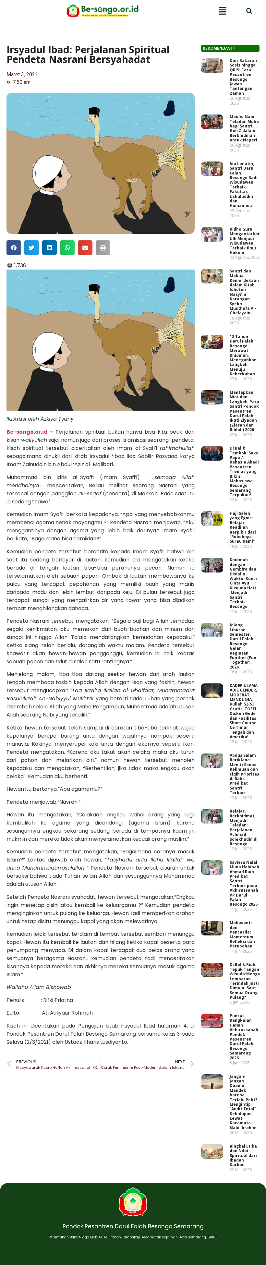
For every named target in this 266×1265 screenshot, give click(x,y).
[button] (13, 247)
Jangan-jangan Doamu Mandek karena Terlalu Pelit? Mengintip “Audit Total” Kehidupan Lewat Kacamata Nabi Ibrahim (243, 1102)
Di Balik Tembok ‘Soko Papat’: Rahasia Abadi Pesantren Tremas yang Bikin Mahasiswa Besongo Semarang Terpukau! (244, 471)
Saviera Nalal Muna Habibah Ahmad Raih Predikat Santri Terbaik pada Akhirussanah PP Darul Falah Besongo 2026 (244, 883)
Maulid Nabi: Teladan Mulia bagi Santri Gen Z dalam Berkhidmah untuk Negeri (244, 128)
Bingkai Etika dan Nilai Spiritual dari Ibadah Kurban (243, 1155)
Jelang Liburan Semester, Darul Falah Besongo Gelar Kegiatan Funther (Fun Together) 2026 (243, 646)
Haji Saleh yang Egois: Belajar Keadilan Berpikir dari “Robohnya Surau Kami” (243, 527)
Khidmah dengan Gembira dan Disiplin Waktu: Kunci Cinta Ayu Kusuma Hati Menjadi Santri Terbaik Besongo (243, 583)
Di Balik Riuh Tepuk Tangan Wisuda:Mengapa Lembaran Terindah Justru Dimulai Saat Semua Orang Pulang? (247, 981)
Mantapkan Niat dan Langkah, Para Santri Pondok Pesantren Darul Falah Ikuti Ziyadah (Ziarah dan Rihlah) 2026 (244, 411)
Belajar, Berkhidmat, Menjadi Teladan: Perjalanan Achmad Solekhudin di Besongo (244, 827)
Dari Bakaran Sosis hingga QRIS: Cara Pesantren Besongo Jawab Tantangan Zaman (243, 77)
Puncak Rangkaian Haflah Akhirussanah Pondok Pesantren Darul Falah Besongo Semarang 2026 (244, 1037)
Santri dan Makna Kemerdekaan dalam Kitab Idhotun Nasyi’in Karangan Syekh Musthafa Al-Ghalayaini (244, 292)
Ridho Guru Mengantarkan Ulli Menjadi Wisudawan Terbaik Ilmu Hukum (245, 240)
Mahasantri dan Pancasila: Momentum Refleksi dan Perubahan (242, 934)
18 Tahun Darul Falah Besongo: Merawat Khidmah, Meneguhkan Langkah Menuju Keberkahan (243, 355)
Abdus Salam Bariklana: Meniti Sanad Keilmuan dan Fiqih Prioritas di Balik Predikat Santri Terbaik (244, 774)
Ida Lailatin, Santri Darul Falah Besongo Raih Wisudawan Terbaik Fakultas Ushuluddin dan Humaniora (244, 185)
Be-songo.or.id (27, 432)
